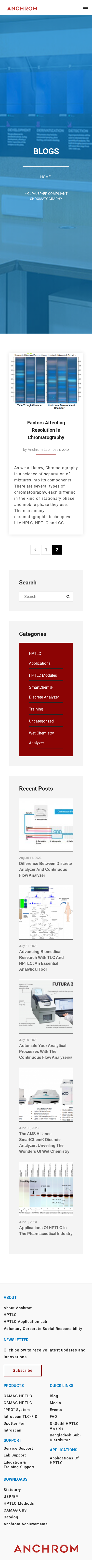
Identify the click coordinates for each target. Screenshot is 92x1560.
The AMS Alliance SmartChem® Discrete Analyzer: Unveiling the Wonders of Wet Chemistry (44, 1142)
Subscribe (23, 1370)
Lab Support (15, 1455)
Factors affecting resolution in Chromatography (46, 430)
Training (36, 709)
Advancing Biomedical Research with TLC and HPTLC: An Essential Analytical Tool (41, 960)
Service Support (18, 1448)
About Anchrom (18, 1308)
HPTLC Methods (19, 1503)
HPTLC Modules (43, 675)
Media (55, 1403)
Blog (54, 1396)
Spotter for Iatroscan (14, 1426)
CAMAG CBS (15, 1510)
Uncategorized (41, 721)
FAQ (53, 1416)
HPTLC (10, 1315)
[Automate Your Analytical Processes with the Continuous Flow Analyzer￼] (46, 1007)
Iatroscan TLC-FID (21, 1416)
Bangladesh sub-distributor (65, 1437)
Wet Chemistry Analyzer (41, 738)
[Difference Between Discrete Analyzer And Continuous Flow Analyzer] (46, 824)
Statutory (12, 1490)
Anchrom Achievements (26, 1524)
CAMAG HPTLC (18, 1396)
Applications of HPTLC (64, 1460)
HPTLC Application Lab (25, 1321)
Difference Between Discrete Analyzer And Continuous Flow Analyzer (45, 869)
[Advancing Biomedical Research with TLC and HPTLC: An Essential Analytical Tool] (46, 913)
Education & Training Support (19, 1464)
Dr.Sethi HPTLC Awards (64, 1426)
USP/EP (11, 1496)
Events (56, 1410)
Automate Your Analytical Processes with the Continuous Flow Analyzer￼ (45, 1051)
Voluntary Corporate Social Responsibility (43, 1329)
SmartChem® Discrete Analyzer (44, 692)
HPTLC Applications (40, 658)
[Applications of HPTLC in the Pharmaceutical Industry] (46, 1189)
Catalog (11, 1517)
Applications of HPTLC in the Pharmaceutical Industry (46, 1231)
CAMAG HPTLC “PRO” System (18, 1406)
